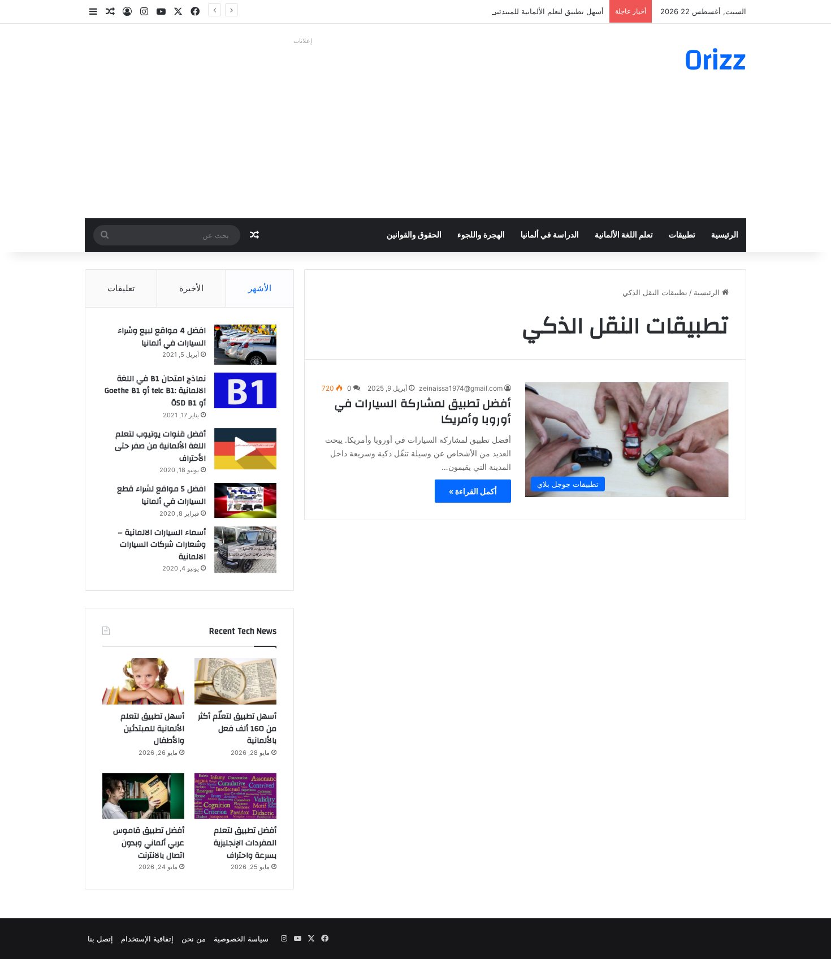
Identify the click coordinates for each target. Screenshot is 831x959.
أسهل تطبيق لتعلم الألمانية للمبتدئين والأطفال (533, 11)
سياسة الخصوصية (241, 938)
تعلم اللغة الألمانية (624, 235)
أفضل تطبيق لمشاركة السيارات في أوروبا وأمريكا (423, 411)
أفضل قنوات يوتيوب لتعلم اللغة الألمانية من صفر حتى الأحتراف (160, 446)
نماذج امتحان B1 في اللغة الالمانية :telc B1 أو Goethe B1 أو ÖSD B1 (155, 391)
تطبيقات (682, 235)
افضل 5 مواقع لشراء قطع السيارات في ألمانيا (161, 495)
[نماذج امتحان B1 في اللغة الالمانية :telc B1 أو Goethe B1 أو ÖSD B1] (245, 390)
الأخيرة (191, 288)
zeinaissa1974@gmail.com (461, 388)
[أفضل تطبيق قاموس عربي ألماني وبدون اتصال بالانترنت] (143, 796)
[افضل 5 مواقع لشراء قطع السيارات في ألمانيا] (245, 500)
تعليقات (121, 288)
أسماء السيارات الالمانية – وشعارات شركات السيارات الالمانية (162, 544)
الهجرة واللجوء (481, 235)
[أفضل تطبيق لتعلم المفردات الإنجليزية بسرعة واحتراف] (235, 796)
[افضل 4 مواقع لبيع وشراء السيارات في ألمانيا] (245, 345)
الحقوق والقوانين (414, 235)
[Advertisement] (302, 128)
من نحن (193, 938)
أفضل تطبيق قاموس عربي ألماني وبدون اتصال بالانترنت (148, 842)
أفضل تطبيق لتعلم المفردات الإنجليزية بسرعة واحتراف (245, 842)
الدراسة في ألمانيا (550, 235)
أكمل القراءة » (473, 491)
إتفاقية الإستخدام (147, 938)
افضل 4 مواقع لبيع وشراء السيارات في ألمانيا (162, 337)
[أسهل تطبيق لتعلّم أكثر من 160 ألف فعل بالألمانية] (235, 681)
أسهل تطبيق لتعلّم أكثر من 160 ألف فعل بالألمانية (237, 728)
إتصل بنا (100, 938)
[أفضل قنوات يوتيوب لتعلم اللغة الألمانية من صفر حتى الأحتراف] (245, 448)
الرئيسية (724, 235)
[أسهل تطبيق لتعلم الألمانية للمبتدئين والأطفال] (143, 681)
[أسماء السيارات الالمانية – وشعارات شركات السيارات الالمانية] (245, 549)
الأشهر (259, 288)
